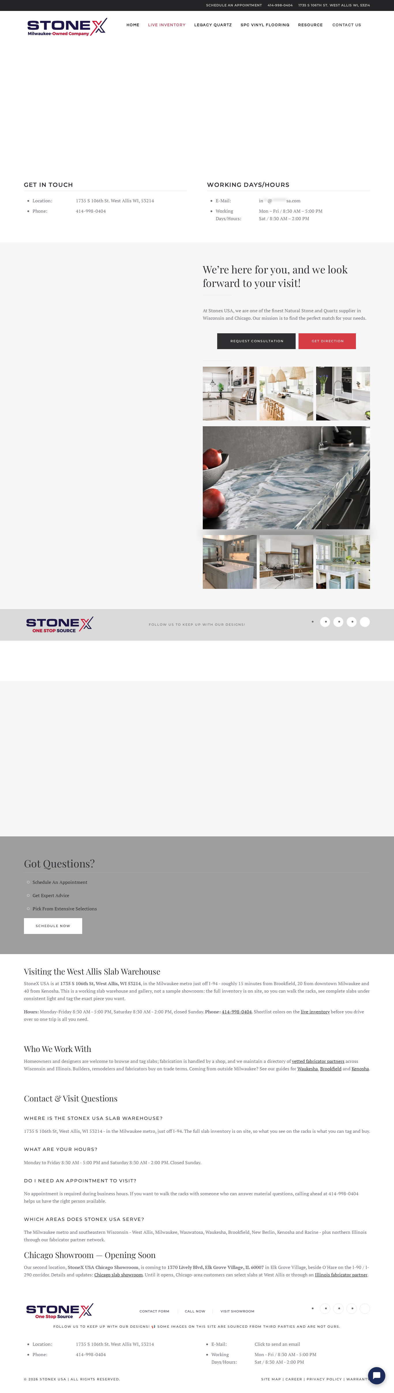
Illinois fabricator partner (341, 1275)
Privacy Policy (324, 1379)
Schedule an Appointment (234, 5)
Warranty (358, 1379)
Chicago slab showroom (118, 1275)
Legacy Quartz (213, 25)
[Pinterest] (365, 622)
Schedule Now (53, 926)
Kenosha (360, 1068)
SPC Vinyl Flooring (265, 25)
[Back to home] (67, 25)
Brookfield (331, 1068)
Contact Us (347, 25)
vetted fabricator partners (318, 1061)
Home (133, 25)
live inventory (315, 1011)
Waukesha (307, 1068)
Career (294, 1379)
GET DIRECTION (328, 341)
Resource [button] (310, 25)
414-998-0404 (280, 5)
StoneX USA (53, 1379)
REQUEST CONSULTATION (257, 341)
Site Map (271, 1379)
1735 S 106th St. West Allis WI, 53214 (334, 5)
